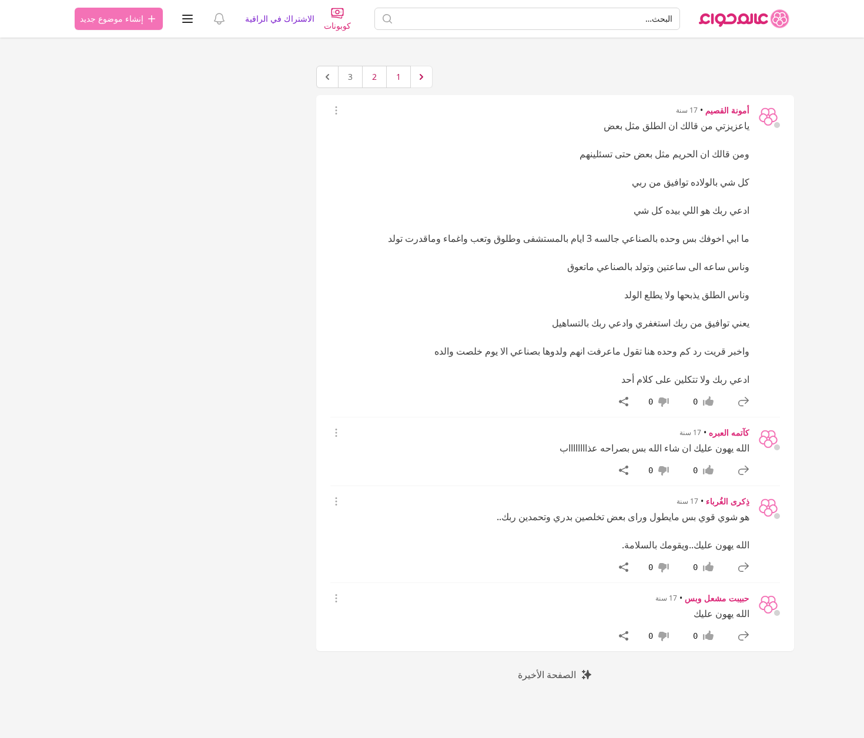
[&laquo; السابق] (421, 77)
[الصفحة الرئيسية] (744, 18)
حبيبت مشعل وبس (717, 598)
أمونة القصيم (727, 110)
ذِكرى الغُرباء (727, 501)
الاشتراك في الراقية (279, 18)
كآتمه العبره (729, 432)
